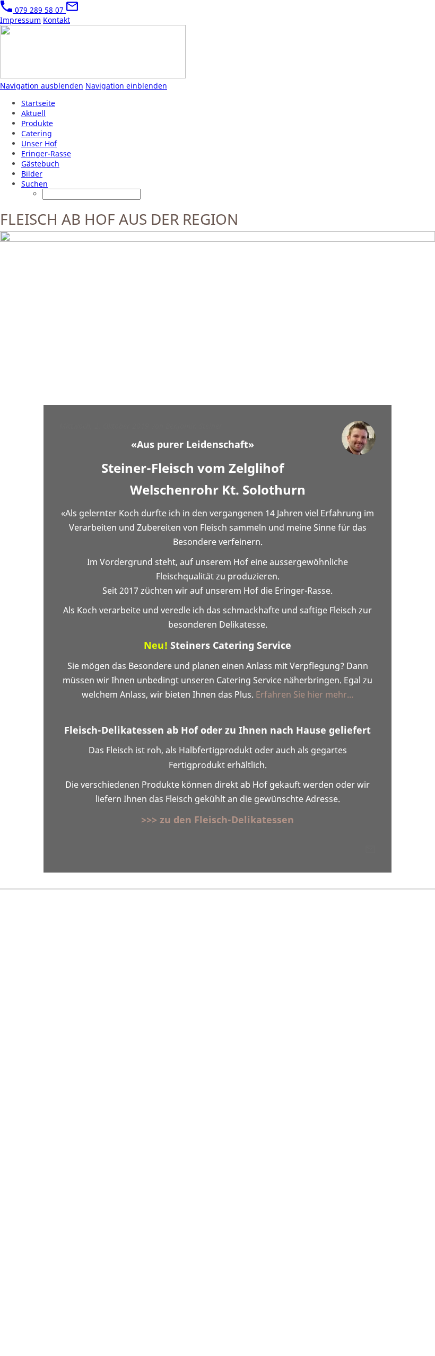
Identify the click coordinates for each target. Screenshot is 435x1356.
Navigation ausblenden (41, 86)
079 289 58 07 (39, 10)
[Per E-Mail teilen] (370, 852)
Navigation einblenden (126, 86)
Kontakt (56, 20)
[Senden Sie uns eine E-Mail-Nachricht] (72, 10)
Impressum (20, 20)
